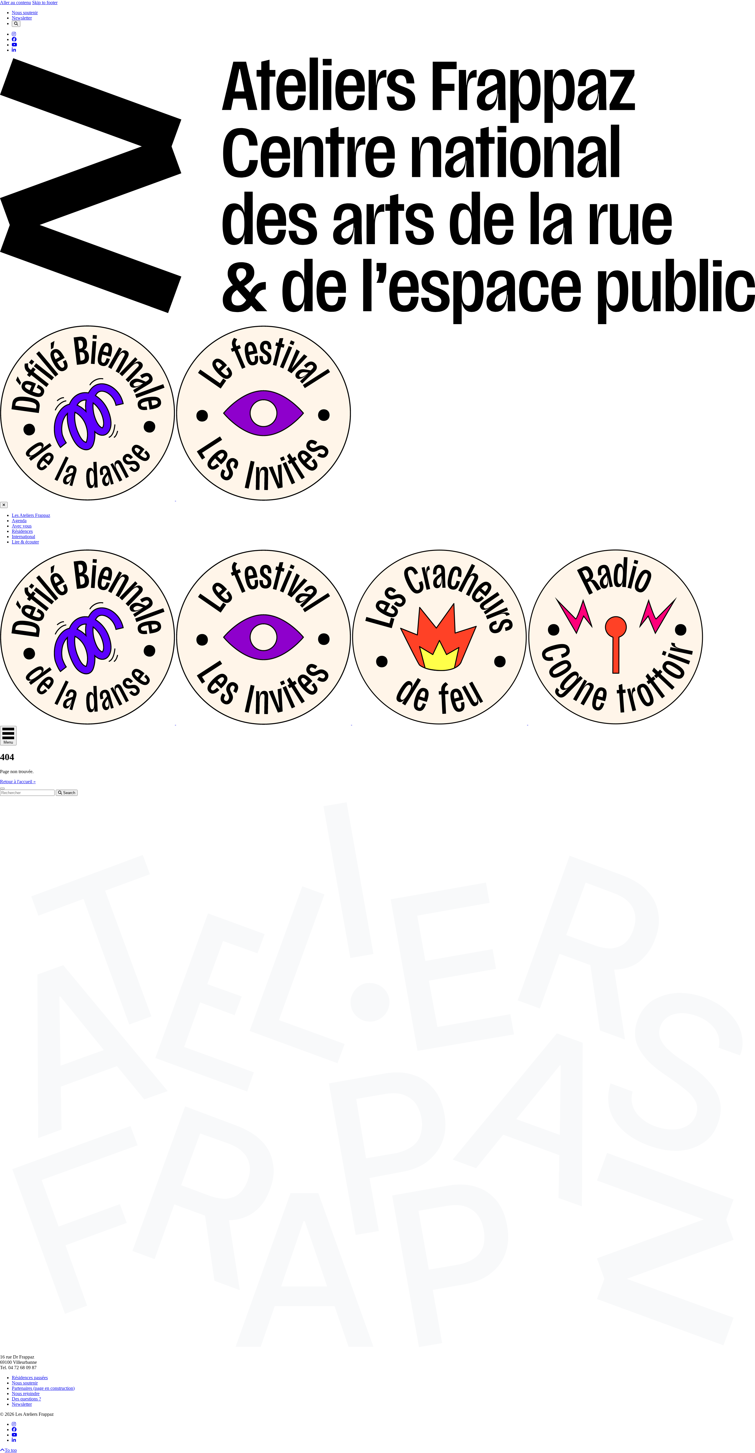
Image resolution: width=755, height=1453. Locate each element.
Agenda (19, 520)
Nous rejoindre (26, 1393)
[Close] (4, 505)
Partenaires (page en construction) (43, 1388)
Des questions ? (26, 1398)
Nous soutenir (25, 12)
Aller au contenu (15, 2)
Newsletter (22, 17)
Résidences (22, 531)
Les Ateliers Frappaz (31, 515)
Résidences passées (30, 1377)
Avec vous (22, 525)
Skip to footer (45, 2)
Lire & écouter (25, 541)
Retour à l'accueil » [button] (18, 781)
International (23, 536)
